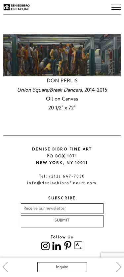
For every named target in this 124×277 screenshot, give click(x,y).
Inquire (62, 267)
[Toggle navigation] (116, 7)
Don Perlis (62, 81)
